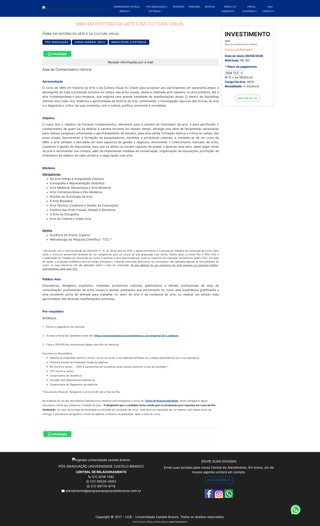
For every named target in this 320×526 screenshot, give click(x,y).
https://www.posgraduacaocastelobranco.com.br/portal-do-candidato (136, 335)
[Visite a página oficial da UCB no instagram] (218, 493)
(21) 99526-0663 (103, 481)
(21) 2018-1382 (102, 477)
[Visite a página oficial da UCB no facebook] (209, 493)
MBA (241, 42)
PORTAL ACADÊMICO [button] (249, 9)
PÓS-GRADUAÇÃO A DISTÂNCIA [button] (156, 9)
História (85, 69)
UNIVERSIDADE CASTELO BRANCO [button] (126, 9)
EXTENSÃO (178, 6)
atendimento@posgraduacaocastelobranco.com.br (103, 491)
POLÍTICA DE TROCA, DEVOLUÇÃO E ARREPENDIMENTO (160, 522)
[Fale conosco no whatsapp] (228, 493)
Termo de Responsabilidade (161, 400)
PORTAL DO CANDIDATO (228, 9)
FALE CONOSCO (218, 480)
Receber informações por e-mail (130, 62)
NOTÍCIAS (210, 6)
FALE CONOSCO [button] (267, 9)
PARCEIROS (194, 6)
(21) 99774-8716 (103, 486)
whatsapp (59, 54)
